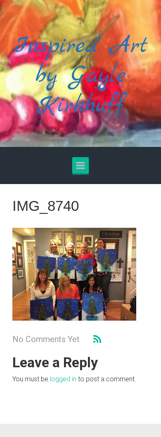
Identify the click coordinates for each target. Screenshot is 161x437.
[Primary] (80, 165)
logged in (63, 379)
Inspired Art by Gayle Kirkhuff (81, 76)
